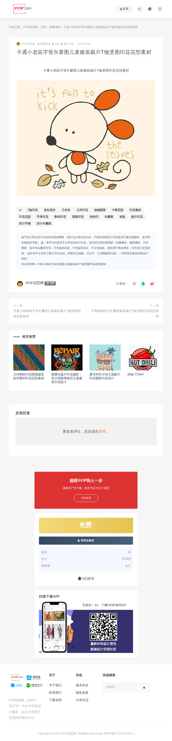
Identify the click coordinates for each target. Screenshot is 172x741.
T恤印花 (32, 210)
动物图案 (100, 210)
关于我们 (55, 685)
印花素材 (135, 210)
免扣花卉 (50, 210)
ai (20, 210)
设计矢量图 (44, 223)
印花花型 (25, 216)
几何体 (66, 210)
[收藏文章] (134, 284)
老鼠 (122, 216)
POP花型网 (30, 27)
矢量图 (109, 216)
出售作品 (82, 700)
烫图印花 (78, 216)
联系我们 (55, 692)
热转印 (94, 216)
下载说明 (55, 700)
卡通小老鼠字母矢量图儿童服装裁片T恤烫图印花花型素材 (71, 264)
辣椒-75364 (135, 374)
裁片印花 (69, 44)
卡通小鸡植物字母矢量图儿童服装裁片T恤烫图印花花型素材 (47, 313)
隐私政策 (82, 692)
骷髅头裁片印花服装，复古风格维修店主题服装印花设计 (66, 378)
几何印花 (82, 210)
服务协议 (82, 685)
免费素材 (55, 27)
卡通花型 (117, 210)
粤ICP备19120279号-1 (119, 733)
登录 (102, 431)
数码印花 (60, 216)
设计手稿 (25, 223)
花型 (43, 27)
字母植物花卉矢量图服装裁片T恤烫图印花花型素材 (125, 313)
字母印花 (42, 216)
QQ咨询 (87, 578)
